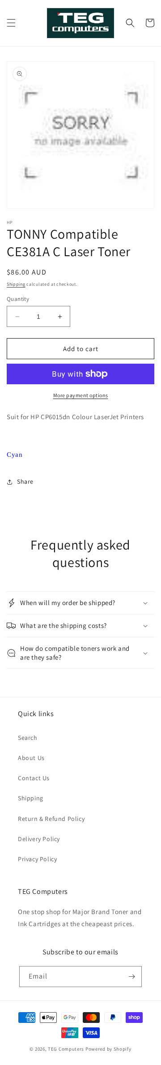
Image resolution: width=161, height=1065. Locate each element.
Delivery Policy (39, 839)
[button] (11, 23)
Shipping (16, 284)
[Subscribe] (131, 976)
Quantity (18, 299)
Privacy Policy (37, 859)
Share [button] (25, 481)
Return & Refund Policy (51, 819)
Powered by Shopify (108, 1049)
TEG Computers (66, 1049)
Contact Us (34, 778)
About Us (31, 758)
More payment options (80, 395)
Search (28, 738)
